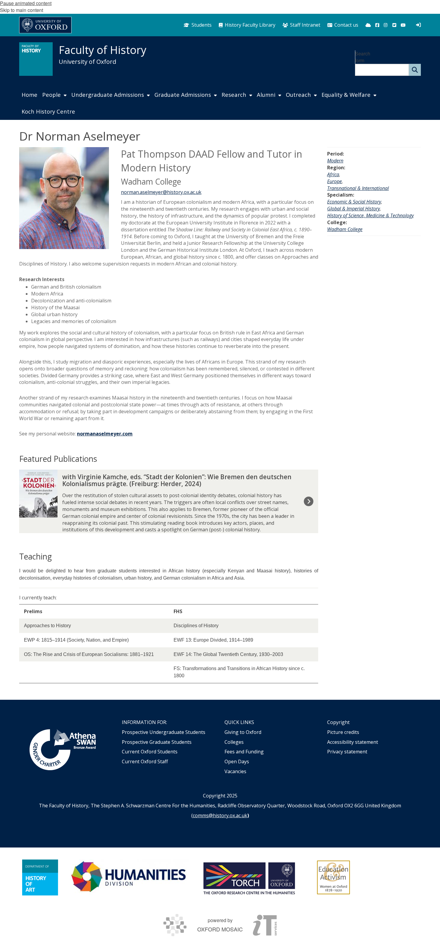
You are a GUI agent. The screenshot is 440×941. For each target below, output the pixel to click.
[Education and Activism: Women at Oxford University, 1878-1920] (333, 877)
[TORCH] (249, 877)
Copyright (338, 722)
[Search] (415, 70)
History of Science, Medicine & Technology (370, 215)
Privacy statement (347, 751)
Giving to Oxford (242, 732)
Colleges (234, 742)
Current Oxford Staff (145, 761)
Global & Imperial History (353, 208)
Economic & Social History (354, 201)
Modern (335, 160)
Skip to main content (21, 10)
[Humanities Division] (129, 877)
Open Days (236, 761)
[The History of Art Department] (40, 877)
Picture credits (343, 732)
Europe (334, 181)
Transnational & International (358, 188)
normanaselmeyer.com (105, 433)
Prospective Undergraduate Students (163, 732)
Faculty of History (102, 50)
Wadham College (344, 229)
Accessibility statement (352, 742)
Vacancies (235, 771)
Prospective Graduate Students (157, 742)
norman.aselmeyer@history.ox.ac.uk (161, 192)
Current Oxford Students (149, 751)
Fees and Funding (244, 751)
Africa (333, 174)
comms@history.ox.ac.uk (220, 815)
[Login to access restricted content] (418, 24)
